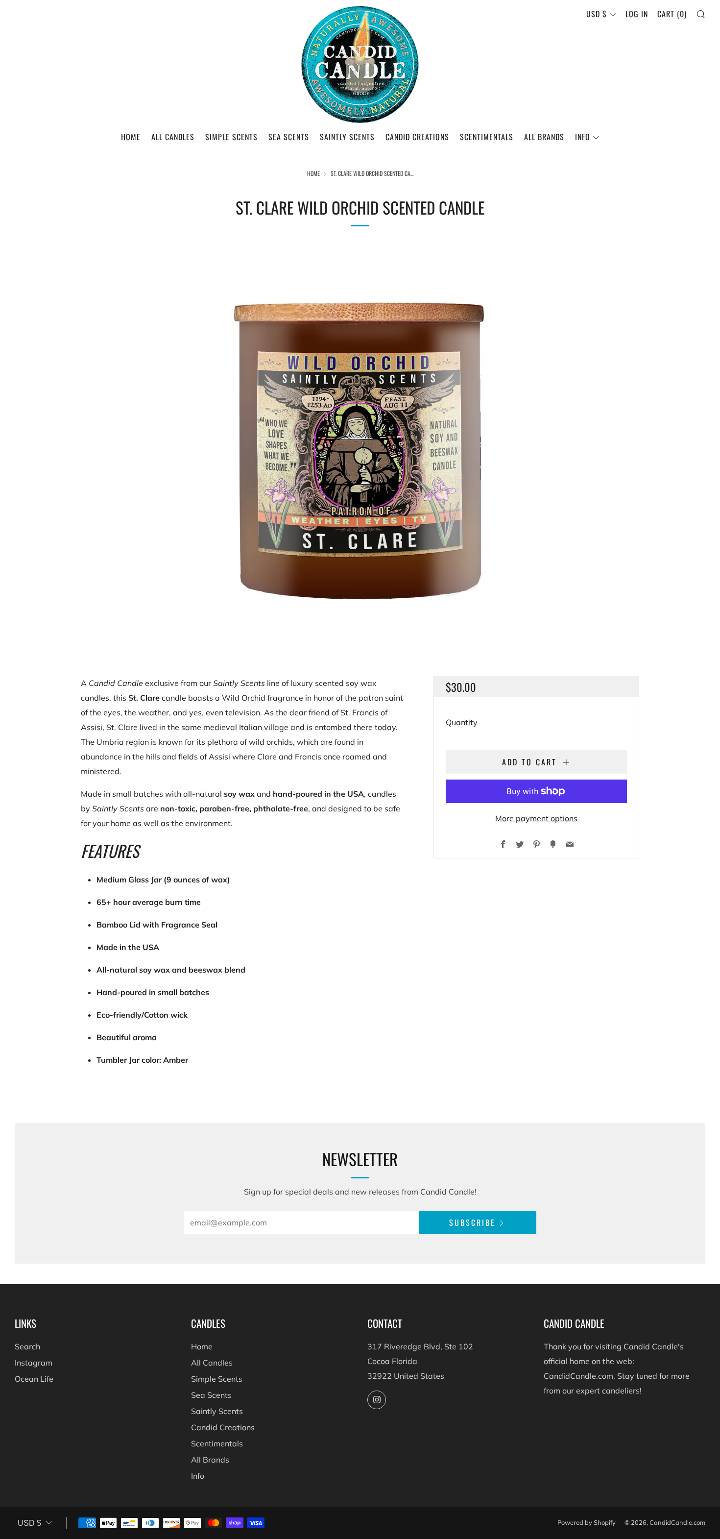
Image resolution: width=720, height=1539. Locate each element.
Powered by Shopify (586, 1522)
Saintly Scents (347, 137)
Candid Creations (417, 137)
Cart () (672, 14)
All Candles (172, 137)
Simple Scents (231, 137)
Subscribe (472, 1222)
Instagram (33, 1363)
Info (582, 137)
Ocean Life (34, 1379)
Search (27, 1346)
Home (131, 137)
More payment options (536, 818)
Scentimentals (486, 137)
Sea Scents (288, 137)
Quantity (462, 722)
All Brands (544, 137)
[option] (360, 445)
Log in (636, 14)
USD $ (596, 14)
